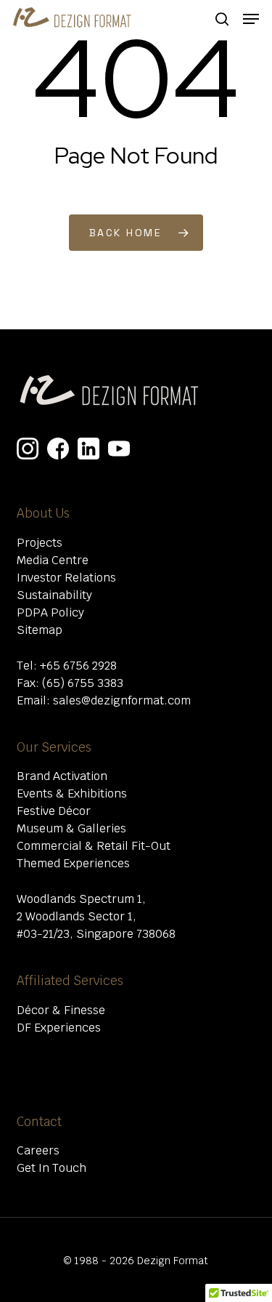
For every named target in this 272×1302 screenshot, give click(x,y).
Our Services (54, 747)
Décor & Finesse (61, 1010)
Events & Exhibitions (72, 793)
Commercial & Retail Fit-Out (93, 845)
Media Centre (52, 560)
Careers (38, 1150)
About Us (43, 513)
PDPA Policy (50, 612)
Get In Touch (51, 1168)
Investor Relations (66, 577)
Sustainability (54, 595)
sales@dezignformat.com (122, 700)
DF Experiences (59, 1027)
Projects (39, 542)
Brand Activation (62, 776)
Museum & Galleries (71, 828)
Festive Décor (54, 811)
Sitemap (39, 630)
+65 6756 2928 (78, 665)
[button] (251, 19)
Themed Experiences (73, 863)
